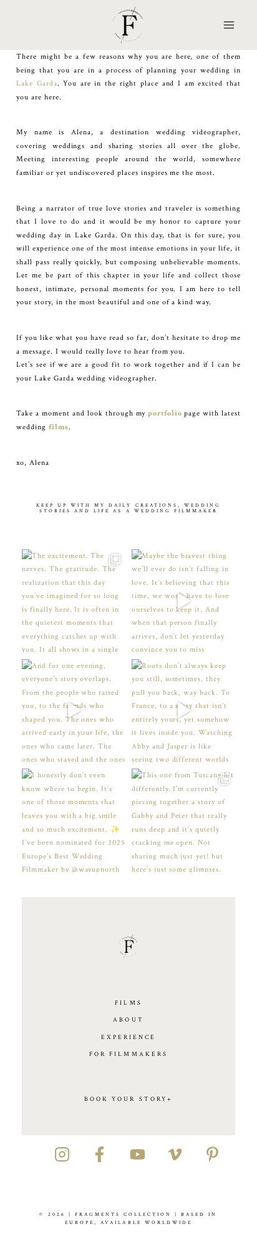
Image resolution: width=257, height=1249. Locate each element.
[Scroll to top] (249, 891)
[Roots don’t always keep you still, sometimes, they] (183, 711)
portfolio (165, 413)
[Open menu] (229, 24)
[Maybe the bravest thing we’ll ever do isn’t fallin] (183, 601)
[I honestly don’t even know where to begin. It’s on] (73, 820)
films (59, 427)
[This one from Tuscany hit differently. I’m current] (183, 820)
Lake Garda (36, 83)
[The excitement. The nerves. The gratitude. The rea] (73, 601)
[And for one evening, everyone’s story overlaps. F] (73, 711)
